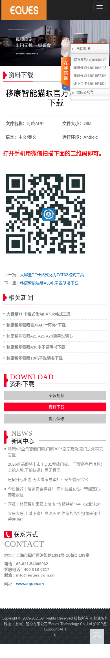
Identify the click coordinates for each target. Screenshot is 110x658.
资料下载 (56, 407)
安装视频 (56, 395)
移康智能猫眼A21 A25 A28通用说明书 (39, 336)
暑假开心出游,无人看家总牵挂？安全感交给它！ (50, 479)
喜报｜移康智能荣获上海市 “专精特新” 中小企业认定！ (56, 504)
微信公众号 (84, 92)
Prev (7, 43)
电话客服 (83, 49)
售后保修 (56, 418)
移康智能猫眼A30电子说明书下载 (49, 283)
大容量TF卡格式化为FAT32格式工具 (52, 274)
